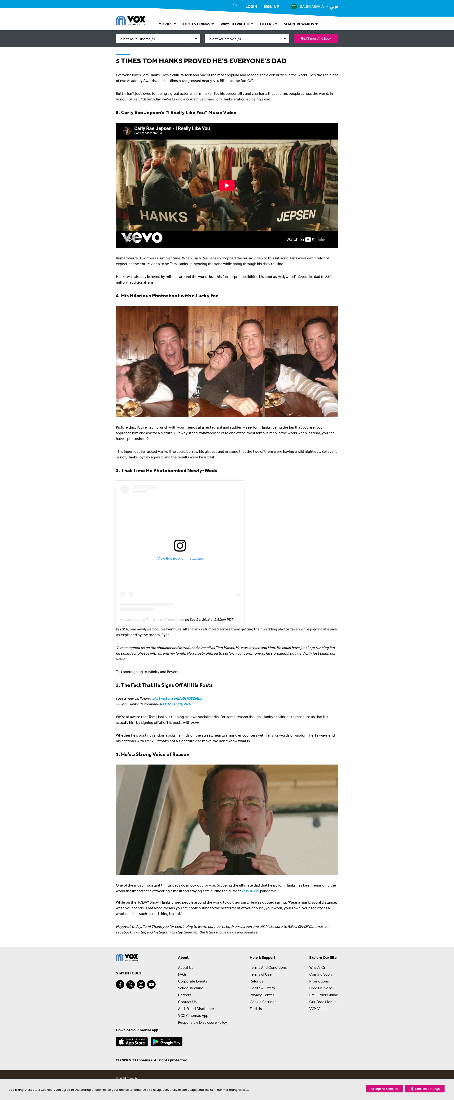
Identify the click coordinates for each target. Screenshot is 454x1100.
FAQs (182, 974)
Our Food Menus (322, 1001)
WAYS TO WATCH (235, 24)
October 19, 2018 (177, 704)
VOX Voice (318, 1008)
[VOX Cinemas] (130, 21)
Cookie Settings (263, 1001)
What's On (317, 967)
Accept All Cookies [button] (384, 1088)
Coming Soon (320, 974)
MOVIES (165, 24)
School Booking (190, 988)
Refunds (256, 981)
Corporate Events (192, 981)
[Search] (235, 6)
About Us (185, 967)
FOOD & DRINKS (197, 24)
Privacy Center (262, 994)
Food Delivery (320, 988)
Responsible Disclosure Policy (202, 1022)
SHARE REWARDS (299, 24)
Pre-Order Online (323, 994)
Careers (185, 994)
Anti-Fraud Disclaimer (196, 1008)
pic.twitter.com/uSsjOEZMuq (177, 698)
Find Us (256, 1008)
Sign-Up (271, 6)
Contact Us (187, 1001)
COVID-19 (250, 890)
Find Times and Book (316, 38)
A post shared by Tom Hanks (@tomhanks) (152, 619)
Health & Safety (262, 988)
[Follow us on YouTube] (151, 984)
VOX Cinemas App (193, 1015)
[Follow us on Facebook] (120, 984)
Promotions (319, 981)
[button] (425, 1088)
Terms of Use (261, 974)
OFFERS (267, 24)
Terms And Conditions (268, 967)
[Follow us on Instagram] (141, 984)
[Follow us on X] (130, 984)
